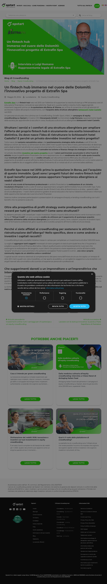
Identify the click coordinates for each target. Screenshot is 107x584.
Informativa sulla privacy (55, 288)
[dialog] (53, 292)
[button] (25, 306)
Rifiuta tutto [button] (58, 306)
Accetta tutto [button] (79, 306)
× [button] (92, 274)
